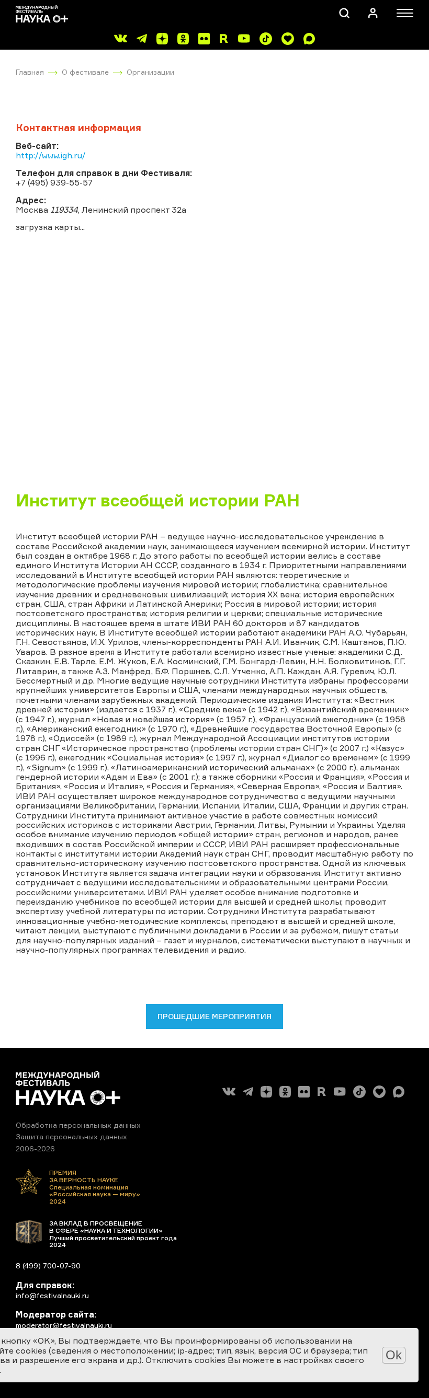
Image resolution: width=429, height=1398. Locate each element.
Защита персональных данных (71, 1136)
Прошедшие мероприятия (214, 1016)
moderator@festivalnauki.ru (64, 1325)
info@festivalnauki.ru (52, 1295)
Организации (150, 71)
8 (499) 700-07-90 (48, 1265)
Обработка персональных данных (78, 1124)
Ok (394, 1355)
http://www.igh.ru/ (51, 155)
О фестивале (85, 71)
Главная (30, 71)
